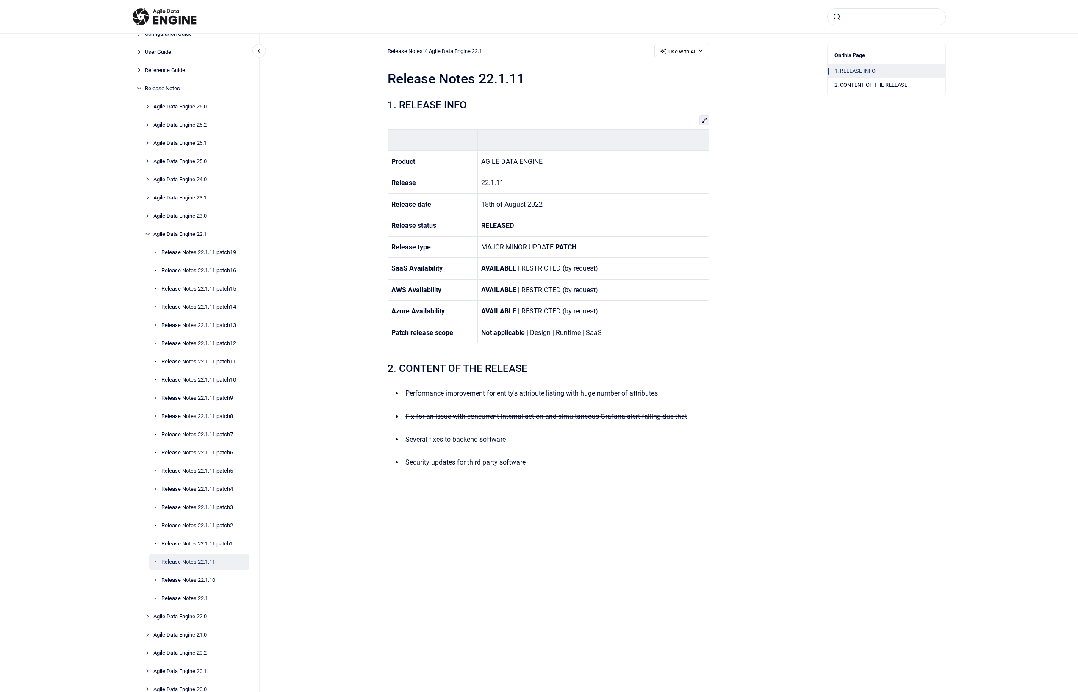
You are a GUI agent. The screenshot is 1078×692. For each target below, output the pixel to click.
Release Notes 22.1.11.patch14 (198, 307)
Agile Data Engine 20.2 (180, 653)
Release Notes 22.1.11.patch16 (198, 270)
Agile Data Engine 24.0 (180, 179)
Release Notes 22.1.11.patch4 (197, 489)
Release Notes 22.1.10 (188, 580)
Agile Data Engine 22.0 (180, 616)
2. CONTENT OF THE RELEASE (870, 85)
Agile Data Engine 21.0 (180, 634)
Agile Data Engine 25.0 (180, 161)
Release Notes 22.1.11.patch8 (197, 416)
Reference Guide (165, 70)
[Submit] (837, 17)
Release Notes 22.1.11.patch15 (198, 288)
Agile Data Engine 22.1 (180, 234)
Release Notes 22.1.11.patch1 (197, 543)
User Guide (158, 52)
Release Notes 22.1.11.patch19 (198, 252)
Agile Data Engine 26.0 (180, 106)
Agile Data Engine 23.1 (180, 197)
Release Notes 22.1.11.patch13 (198, 325)
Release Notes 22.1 (184, 598)
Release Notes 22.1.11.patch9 (197, 398)
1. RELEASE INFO (855, 71)
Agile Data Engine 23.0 (180, 216)
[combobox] (886, 17)
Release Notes (162, 88)
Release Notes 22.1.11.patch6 (197, 452)
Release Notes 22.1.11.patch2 (197, 525)
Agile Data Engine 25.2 (180, 125)
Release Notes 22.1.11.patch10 (198, 379)
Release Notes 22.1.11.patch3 (197, 507)
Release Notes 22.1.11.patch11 (198, 361)
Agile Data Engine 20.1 (180, 671)
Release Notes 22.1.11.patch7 (197, 434)
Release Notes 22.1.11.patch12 (198, 343)
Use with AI (682, 51)
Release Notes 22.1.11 (188, 562)
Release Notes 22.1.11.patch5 (197, 471)
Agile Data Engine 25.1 (180, 143)
